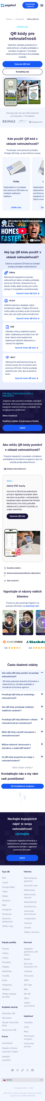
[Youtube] (12, 1070)
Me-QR (27, 993)
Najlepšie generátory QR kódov (31, 951)
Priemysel (20, 19)
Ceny (26, 1027)
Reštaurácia (29, 890)
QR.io (26, 998)
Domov (9, 19)
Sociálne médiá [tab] (13, 568)
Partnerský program (29, 1037)
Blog (26, 1031)
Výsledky (28, 1022)
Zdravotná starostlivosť (30, 912)
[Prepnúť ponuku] (41, 5)
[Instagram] (17, 1070)
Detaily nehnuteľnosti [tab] (16, 469)
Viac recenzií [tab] (12, 580)
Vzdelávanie (30, 918)
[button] (22, 72)
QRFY (26, 980)
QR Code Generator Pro (30, 965)
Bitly (26, 989)
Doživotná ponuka (29, 1045)
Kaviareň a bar (31, 885)
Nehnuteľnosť (30, 902)
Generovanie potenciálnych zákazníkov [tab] (24, 573)
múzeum (28, 923)
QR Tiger (28, 984)
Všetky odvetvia (31, 932)
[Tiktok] (22, 1070)
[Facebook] (32, 1070)
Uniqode (28, 971)
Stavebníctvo (30, 906)
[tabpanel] (22, 518)
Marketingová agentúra (30, 879)
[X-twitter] (27, 1070)
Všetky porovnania (29, 1004)
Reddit (27, 959)
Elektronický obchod (30, 896)
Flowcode (28, 975)
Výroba (27, 927)
